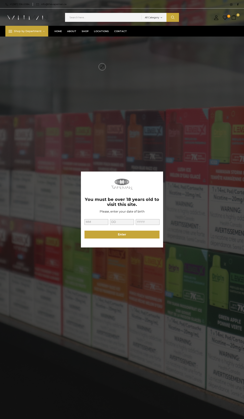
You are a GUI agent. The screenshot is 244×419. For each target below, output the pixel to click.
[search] (172, 17)
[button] (234, 17)
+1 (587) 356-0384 (19, 4)
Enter (122, 234)
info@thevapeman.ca (53, 4)
